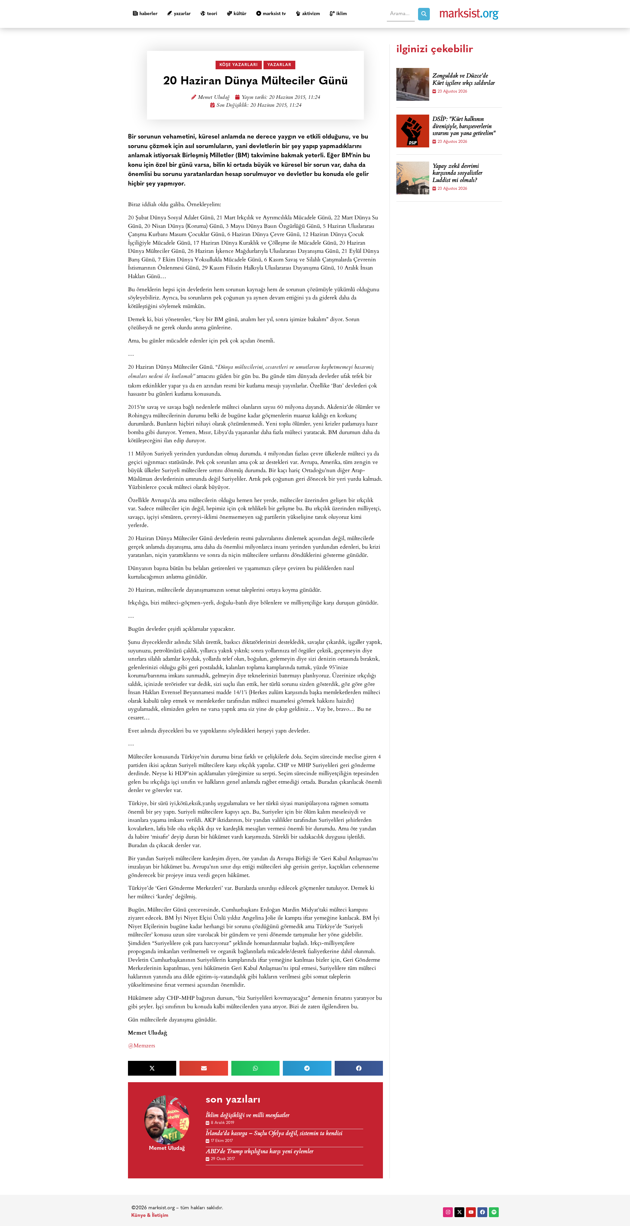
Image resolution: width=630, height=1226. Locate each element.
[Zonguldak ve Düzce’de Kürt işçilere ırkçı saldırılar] (412, 84)
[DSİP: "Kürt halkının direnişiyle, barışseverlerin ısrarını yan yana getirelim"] (412, 131)
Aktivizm (311, 13)
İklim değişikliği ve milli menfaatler (247, 1115)
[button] (152, 1068)
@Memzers (141, 1045)
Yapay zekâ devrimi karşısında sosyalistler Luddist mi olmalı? (457, 174)
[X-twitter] (459, 1212)
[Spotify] (494, 1212)
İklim (341, 13)
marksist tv (274, 13)
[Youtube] (471, 1212)
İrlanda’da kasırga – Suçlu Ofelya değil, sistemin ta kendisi (274, 1133)
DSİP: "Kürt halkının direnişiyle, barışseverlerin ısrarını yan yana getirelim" (463, 127)
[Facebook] (482, 1212)
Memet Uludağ (214, 97)
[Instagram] (448, 1212)
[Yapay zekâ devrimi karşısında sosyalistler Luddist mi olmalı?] (412, 178)
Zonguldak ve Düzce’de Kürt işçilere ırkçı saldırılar (463, 80)
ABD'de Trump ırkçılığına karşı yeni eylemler (259, 1152)
